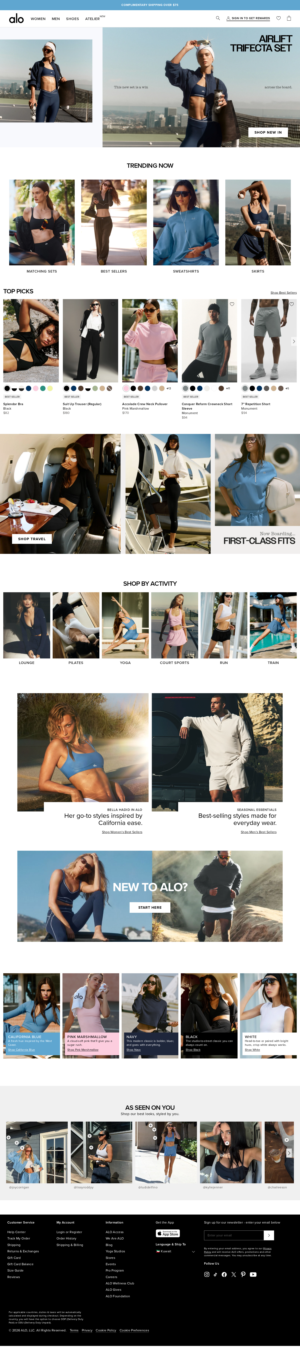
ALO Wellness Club (120, 1283)
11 (229, 388)
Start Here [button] (150, 907)
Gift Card (14, 1258)
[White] (214, 388)
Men (56, 19)
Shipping (14, 1245)
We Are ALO (115, 1238)
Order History (67, 1238)
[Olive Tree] (281, 388)
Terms (74, 1330)
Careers (111, 1277)
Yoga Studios (115, 1251)
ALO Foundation (118, 1296)
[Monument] (185, 388)
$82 (6, 413)
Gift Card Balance (20, 1264)
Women (38, 19)
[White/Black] (14, 388)
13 (169, 388)
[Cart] (289, 19)
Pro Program (115, 1270)
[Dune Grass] (95, 388)
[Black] (7, 388)
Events (111, 1264)
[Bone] (207, 388)
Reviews (13, 1277)
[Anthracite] (266, 388)
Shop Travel (32, 539)
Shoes (72, 19)
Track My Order (18, 1238)
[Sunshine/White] (50, 388)
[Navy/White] (28, 388)
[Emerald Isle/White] (43, 388)
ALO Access (115, 1232)
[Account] (228, 19)
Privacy (87, 1330)
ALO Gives (113, 1290)
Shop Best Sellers (284, 293)
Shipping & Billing (70, 1245)
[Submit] (269, 1235)
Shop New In (268, 132)
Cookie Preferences (134, 1330)
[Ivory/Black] (21, 388)
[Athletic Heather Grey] (155, 388)
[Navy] (74, 388)
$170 (125, 413)
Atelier (92, 18)
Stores (110, 1258)
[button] (294, 341)
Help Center (16, 1232)
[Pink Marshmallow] (126, 388)
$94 (185, 418)
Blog (109, 1245)
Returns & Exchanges (23, 1251)
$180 (66, 413)
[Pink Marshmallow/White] (36, 388)
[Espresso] (81, 388)
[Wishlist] (279, 18)
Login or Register (69, 1232)
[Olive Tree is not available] (109, 388)
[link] (251, 19)
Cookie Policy (106, 1330)
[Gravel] (102, 388)
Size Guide (15, 1270)
